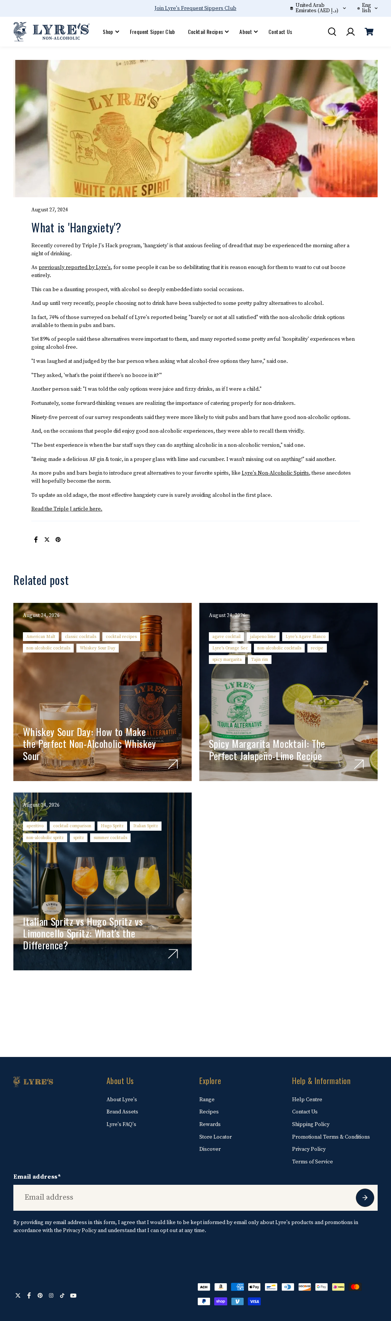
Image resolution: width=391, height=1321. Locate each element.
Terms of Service (312, 1161)
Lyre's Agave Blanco (305, 637)
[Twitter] (47, 539)
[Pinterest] (58, 539)
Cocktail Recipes (205, 31)
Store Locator (215, 1137)
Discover (210, 1149)
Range (207, 1099)
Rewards (210, 1124)
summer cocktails (110, 838)
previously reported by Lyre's (75, 267)
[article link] (173, 764)
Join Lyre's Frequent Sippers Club (195, 8)
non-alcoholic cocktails (48, 648)
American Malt (40, 637)
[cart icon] (369, 31)
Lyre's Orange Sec (230, 648)
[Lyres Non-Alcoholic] (51, 32)
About (245, 31)
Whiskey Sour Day (97, 648)
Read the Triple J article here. (66, 509)
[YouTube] (73, 1295)
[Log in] (350, 31)
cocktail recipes (121, 637)
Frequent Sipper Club (152, 31)
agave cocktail (226, 637)
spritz (78, 838)
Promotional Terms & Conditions (331, 1137)
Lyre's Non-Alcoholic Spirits (275, 473)
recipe (317, 648)
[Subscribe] (365, 1198)
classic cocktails (80, 637)
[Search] (331, 31)
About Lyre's (122, 1099)
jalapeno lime (263, 637)
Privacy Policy (309, 1149)
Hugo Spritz (112, 826)
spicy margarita (227, 659)
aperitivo (35, 826)
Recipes (209, 1111)
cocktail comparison (72, 826)
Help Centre (307, 1099)
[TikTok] (62, 1295)
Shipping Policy (311, 1124)
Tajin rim (259, 659)
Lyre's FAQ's (121, 1124)
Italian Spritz (145, 826)
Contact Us (280, 31)
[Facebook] (35, 539)
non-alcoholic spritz (45, 838)
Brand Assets (122, 1111)
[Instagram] (51, 1295)
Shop (108, 31)
